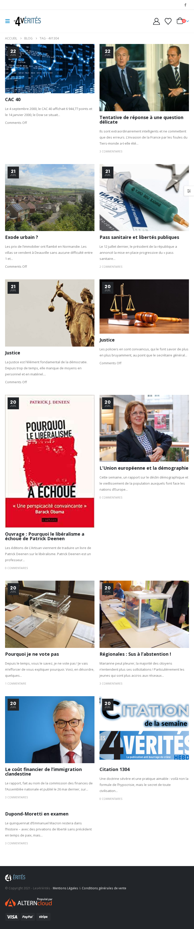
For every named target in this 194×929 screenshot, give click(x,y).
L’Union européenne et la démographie (144, 468)
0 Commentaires (16, 568)
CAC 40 (12, 99)
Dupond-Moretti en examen (36, 814)
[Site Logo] (27, 21)
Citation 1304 (115, 769)
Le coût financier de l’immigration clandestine (43, 771)
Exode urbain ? (21, 237)
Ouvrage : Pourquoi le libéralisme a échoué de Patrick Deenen (44, 536)
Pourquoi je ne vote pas (32, 654)
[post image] (49, 68)
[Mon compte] (156, 21)
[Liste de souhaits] (168, 21)
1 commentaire (15, 683)
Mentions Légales (65, 888)
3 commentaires (111, 151)
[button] (9, 21)
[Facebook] (185, 5)
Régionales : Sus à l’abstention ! (135, 654)
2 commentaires (111, 266)
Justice (12, 353)
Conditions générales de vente (104, 888)
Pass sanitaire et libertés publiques (139, 237)
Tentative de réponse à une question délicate (141, 119)
